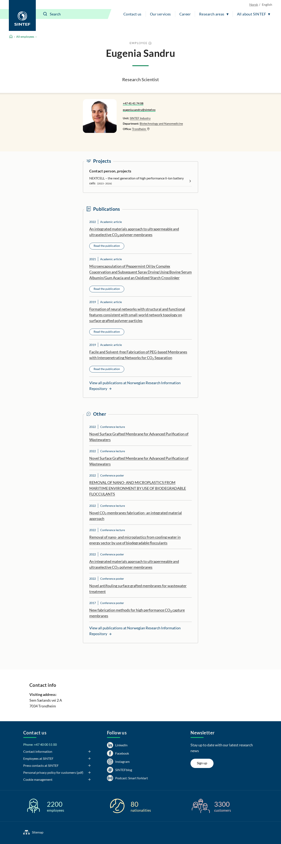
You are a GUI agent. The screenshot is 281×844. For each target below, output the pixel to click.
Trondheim (139, 129)
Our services (160, 14)
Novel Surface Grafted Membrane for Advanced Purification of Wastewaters (138, 437)
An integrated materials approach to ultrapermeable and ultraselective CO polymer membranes (134, 232)
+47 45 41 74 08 (133, 103)
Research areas (211, 14)
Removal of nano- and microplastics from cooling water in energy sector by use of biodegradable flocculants (135, 540)
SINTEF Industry (140, 118)
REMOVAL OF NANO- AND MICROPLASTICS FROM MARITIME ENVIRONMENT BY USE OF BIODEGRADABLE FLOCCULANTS (137, 488)
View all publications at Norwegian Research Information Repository (135, 385)
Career (185, 14)
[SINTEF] (22, 15)
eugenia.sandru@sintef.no (139, 109)
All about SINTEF (251, 14)
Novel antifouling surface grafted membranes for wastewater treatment (138, 588)
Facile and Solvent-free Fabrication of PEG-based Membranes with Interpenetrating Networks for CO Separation (138, 355)
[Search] (45, 14)
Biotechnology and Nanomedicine (161, 123)
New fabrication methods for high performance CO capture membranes (137, 613)
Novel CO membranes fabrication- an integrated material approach (135, 515)
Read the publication (107, 245)
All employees (25, 36)
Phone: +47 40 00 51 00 (40, 744)
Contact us (132, 14)
